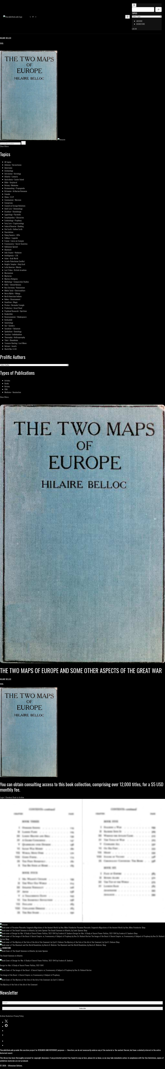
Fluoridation (8, 232)
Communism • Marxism (12, 199)
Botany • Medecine (11, 185)
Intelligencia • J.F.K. (11, 255)
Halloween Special (11, 246)
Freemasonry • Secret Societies (16, 243)
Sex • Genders (9, 325)
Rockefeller (8, 314)
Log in (134, 28)
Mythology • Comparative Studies (16, 281)
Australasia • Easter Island (14, 179)
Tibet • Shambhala (11, 340)
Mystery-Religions (11, 278)
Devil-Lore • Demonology (13, 208)
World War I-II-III (10, 349)
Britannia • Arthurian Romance (15, 191)
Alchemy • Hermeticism (12, 164)
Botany (7, 386)
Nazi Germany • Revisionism (14, 287)
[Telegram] (9, 49)
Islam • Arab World (11, 258)
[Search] (158, 9)
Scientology (8, 322)
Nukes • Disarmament (12, 299)
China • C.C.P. (9, 197)
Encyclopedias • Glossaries (14, 217)
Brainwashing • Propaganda (14, 188)
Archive (2, 1016)
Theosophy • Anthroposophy (14, 337)
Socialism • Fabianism (12, 328)
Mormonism (8, 273)
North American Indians (13, 296)
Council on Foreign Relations (14, 205)
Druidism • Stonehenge (12, 211)
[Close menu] (134, 5)
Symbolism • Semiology (12, 331)
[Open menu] (127, 17)
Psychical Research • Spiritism (15, 311)
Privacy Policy (19, 1016)
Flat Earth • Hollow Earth (13, 229)
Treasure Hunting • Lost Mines (15, 343)
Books (6, 383)
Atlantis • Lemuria (11, 176)
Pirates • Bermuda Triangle (14, 305)
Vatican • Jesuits (10, 346)
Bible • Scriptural (10, 182)
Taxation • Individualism (13, 334)
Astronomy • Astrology (12, 173)
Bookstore (9, 1016)
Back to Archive (18, 797)
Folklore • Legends (11, 238)
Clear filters (4, 146)
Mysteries (8, 275)
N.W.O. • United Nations (12, 284)
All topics (7, 162)
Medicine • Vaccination (12, 392)
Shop (143, 927)
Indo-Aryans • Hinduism (13, 252)
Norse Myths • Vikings (12, 293)
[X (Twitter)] (4, 49)
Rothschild (8, 319)
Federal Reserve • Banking (14, 226)
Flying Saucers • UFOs (12, 235)
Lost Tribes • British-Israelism (15, 270)
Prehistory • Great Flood (13, 308)
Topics (134, 13)
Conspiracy (8, 202)
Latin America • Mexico (12, 267)
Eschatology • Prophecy (13, 220)
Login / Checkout (6, 797)
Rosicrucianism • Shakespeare (15, 316)
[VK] (6, 49)
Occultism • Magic (11, 302)
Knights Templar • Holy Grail (14, 264)
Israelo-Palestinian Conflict (14, 261)
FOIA (6, 389)
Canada (7, 194)
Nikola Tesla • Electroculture (14, 290)
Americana (8, 167)
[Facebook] (1, 49)
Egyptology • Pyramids (12, 214)
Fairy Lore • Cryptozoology (14, 223)
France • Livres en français (14, 240)
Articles (7, 380)
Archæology (8, 170)
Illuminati (7, 249)
